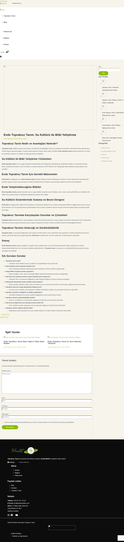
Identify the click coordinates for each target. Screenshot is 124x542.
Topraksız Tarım (107, 161)
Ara (100, 66)
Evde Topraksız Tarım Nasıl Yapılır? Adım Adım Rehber (24, 342)
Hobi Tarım (105, 158)
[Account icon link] (1, 57)
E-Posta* (5, 406)
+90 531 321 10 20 (20, 500)
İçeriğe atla (3, 1)
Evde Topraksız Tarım (10, 139)
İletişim (17, 470)
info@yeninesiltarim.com (21, 503)
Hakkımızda (18, 475)
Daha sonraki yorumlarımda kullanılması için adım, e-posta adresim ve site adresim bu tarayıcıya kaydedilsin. (39, 422)
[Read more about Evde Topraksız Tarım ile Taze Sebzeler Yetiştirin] (64, 337)
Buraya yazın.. (6, 371)
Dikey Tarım (106, 148)
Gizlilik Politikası (16, 533)
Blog (12, 485)
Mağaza (17, 473)
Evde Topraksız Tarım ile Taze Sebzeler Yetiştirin (64, 342)
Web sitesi (5, 414)
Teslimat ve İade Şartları (20, 536)
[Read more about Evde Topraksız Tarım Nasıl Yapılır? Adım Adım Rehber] (22, 337)
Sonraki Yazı (5, 317)
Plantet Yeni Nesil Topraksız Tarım (24, 522)
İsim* (3, 398)
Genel (104, 154)
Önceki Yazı (5, 314)
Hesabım (14, 488)
